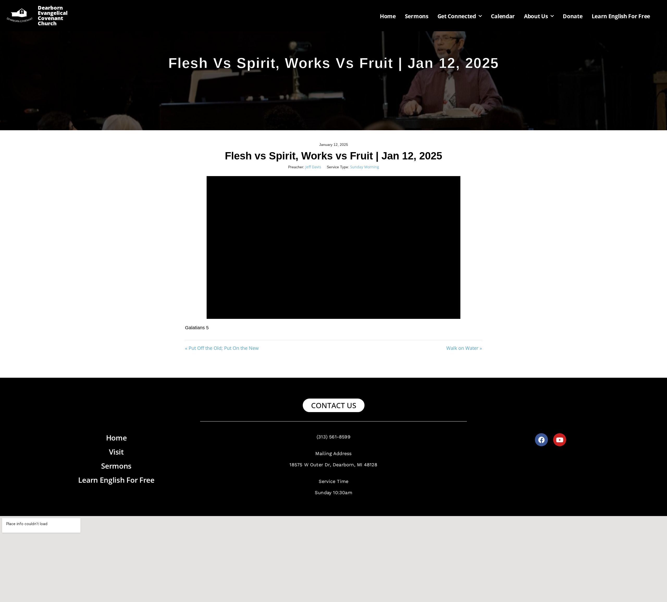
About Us (536, 16)
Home (388, 16)
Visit (116, 452)
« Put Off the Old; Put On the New (222, 348)
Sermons (416, 16)
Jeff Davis (313, 166)
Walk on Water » (464, 348)
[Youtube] (559, 439)
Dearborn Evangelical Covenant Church (52, 15)
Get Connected (456, 16)
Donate (572, 16)
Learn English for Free (621, 16)
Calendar (503, 16)
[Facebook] (541, 439)
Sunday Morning (364, 166)
